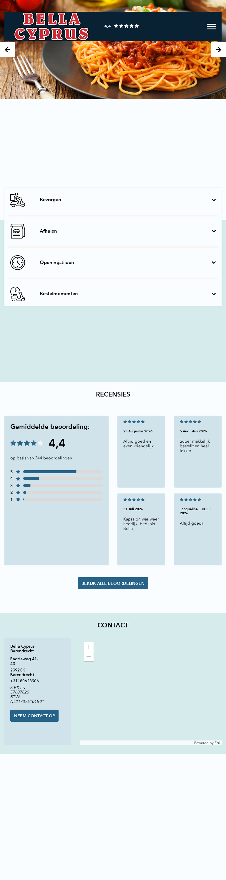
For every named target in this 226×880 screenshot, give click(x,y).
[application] (151, 691)
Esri (217, 743)
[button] (89, 647)
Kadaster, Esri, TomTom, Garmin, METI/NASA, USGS (122, 742)
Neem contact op (34, 715)
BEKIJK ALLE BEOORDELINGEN (113, 583)
